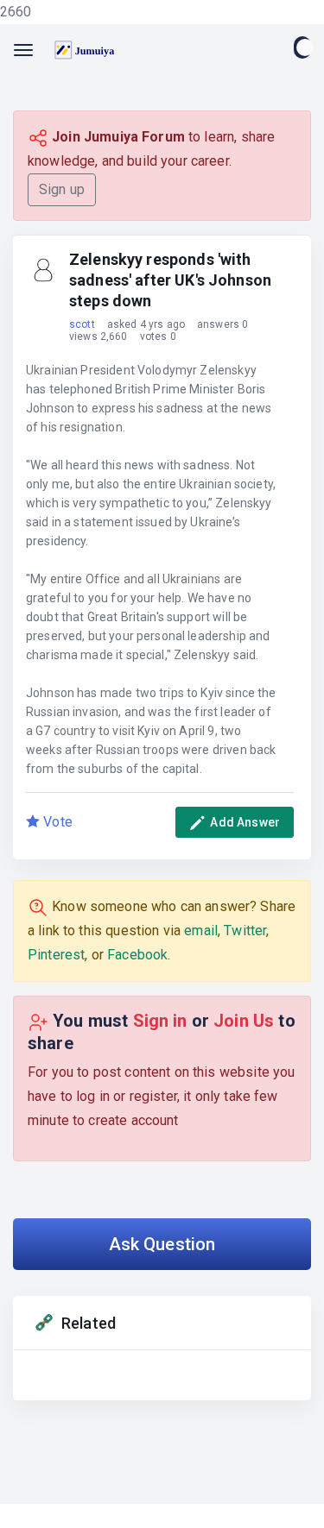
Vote (56, 822)
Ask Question (162, 1244)
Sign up (62, 189)
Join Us (245, 1020)
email (201, 930)
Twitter (245, 930)
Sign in (162, 1020)
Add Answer (243, 822)
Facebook (137, 954)
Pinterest (56, 954)
